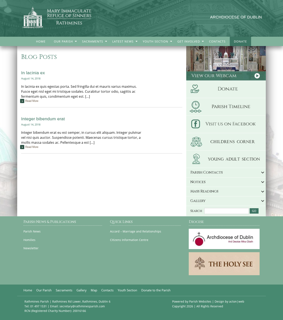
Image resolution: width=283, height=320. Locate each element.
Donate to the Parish (156, 290)
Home (41, 41)
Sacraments (92, 41)
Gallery (81, 290)
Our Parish (63, 41)
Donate (240, 41)
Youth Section (155, 41)
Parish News (32, 231)
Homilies (29, 239)
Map (94, 290)
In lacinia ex (33, 72)
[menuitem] (41, 41)
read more (31, 100)
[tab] (226, 172)
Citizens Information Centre (129, 239)
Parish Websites (200, 301)
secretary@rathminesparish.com (82, 306)
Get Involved (188, 41)
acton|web (236, 301)
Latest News (123, 41)
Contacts (217, 41)
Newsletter (31, 248)
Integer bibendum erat (43, 118)
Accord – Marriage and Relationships (135, 231)
